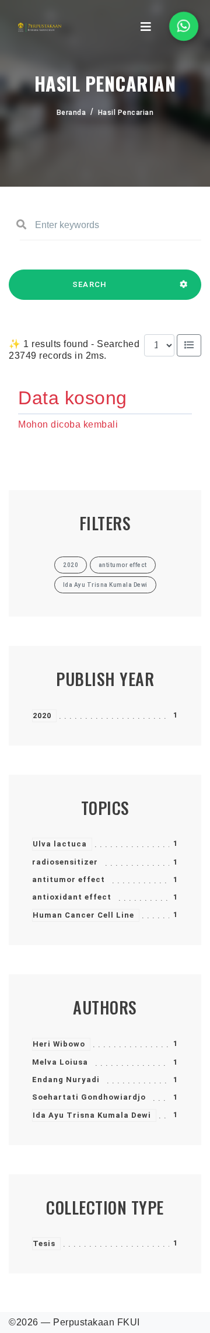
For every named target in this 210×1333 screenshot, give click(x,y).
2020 (42, 715)
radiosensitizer (65, 862)
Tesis (44, 1243)
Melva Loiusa (60, 1062)
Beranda (71, 113)
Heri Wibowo (59, 1044)
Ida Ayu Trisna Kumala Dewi (92, 1115)
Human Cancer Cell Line (83, 915)
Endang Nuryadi (66, 1079)
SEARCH (89, 284)
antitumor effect (68, 879)
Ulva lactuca (60, 843)
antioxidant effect (71, 897)
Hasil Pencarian (126, 113)
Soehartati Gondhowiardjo (89, 1097)
